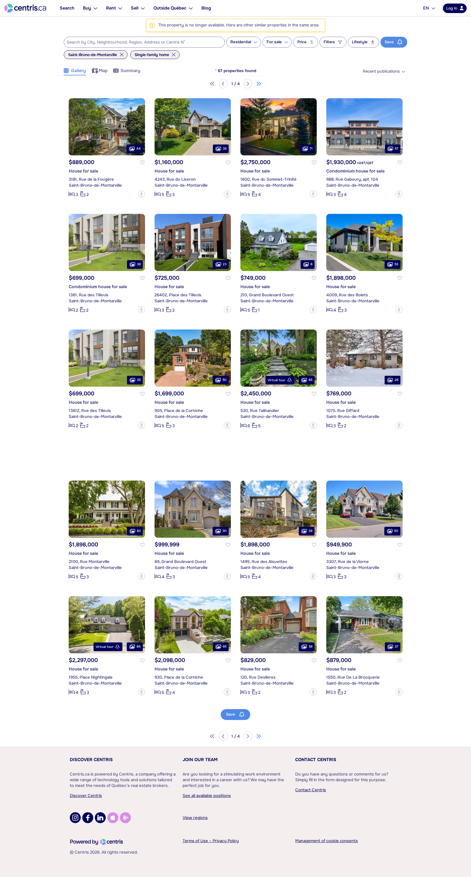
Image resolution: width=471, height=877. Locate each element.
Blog (206, 8)
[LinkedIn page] (100, 817)
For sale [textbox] (274, 42)
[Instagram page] (75, 817)
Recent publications (381, 71)
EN (426, 8)
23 (225, 264)
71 (311, 148)
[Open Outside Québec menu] (191, 8)
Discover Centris (91, 759)
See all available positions (207, 795)
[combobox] (144, 42)
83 (139, 531)
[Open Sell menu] (143, 8)
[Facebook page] (87, 817)
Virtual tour (276, 380)
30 (224, 531)
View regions (195, 817)
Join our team (200, 759)
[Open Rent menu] (120, 8)
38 (310, 646)
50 (224, 380)
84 (139, 646)
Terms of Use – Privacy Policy (211, 841)
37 (396, 646)
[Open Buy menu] (95, 8)
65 (310, 380)
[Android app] (125, 817)
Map (103, 70)
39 (225, 148)
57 (396, 148)
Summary (130, 70)
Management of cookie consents (326, 841)
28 (396, 380)
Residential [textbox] (240, 42)
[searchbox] (141, 42)
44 (138, 148)
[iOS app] (112, 817)
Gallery (78, 70)
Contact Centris (315, 759)
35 (139, 380)
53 (396, 264)
